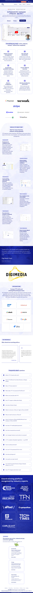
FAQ (24, 588)
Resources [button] (28, 4)
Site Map (27, 588)
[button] (16, 32)
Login (31, 1)
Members (6, 588)
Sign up (9, 20)
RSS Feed (21, 588)
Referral (24, 4)
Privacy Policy (11, 588)
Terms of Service (16, 588)
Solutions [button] (15, 4)
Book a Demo (23, 1)
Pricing (20, 4)
